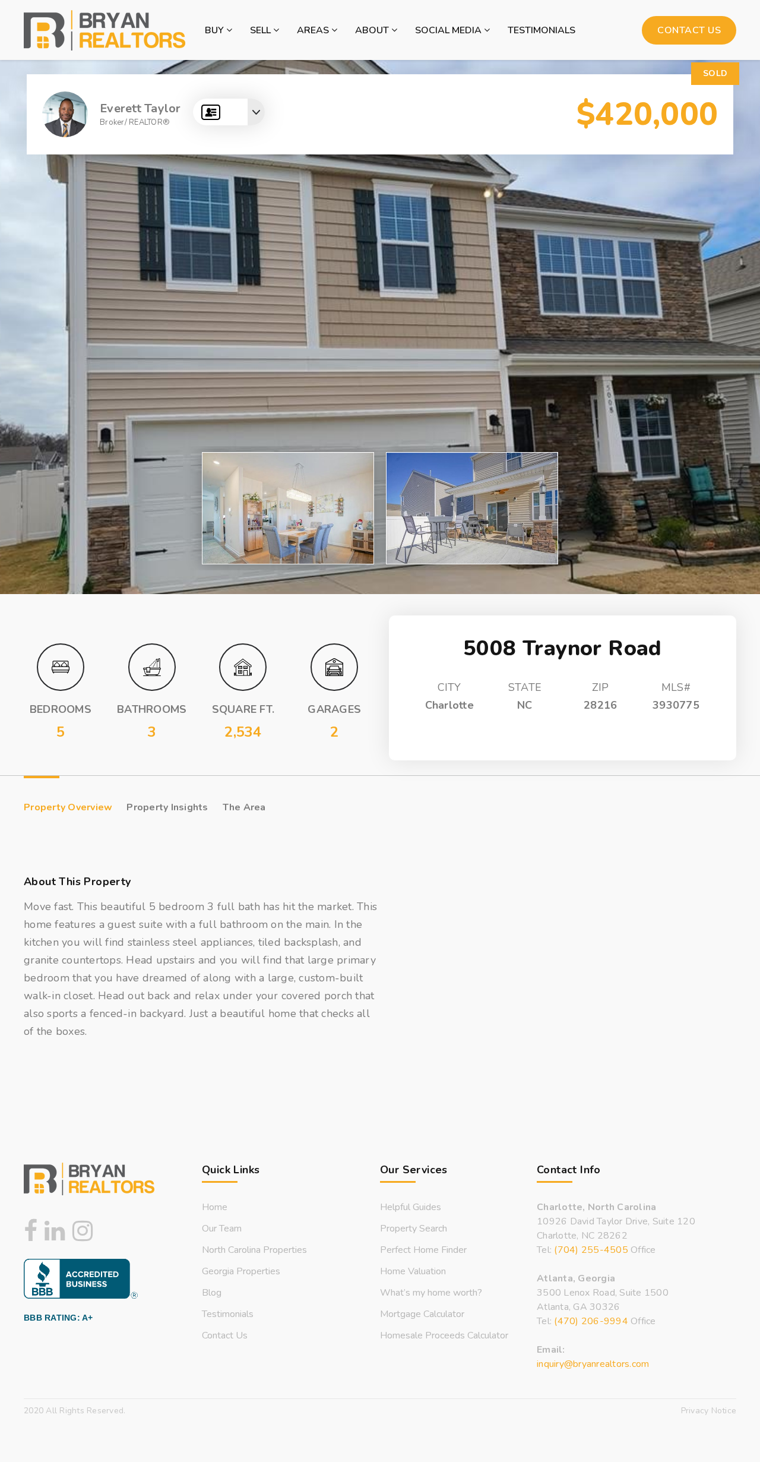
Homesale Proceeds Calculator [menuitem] (444, 1335)
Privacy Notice (709, 1410)
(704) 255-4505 (591, 1249)
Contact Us (689, 30)
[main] (380, 563)
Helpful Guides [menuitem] (410, 1207)
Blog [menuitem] (211, 1292)
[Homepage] (104, 30)
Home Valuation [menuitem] (413, 1271)
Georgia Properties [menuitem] (241, 1271)
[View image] (287, 508)
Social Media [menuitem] (449, 30)
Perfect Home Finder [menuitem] (423, 1249)
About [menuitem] (373, 30)
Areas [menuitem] (314, 30)
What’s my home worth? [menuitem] (431, 1292)
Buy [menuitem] (215, 30)
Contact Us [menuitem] (225, 1335)
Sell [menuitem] (261, 30)
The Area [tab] (244, 807)
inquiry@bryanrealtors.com (593, 1364)
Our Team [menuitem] (222, 1228)
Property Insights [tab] (167, 807)
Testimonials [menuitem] (541, 30)
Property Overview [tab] (68, 807)
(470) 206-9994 (591, 1321)
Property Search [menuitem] (413, 1228)
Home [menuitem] (214, 1207)
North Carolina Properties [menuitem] (254, 1249)
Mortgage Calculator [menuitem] (422, 1314)
